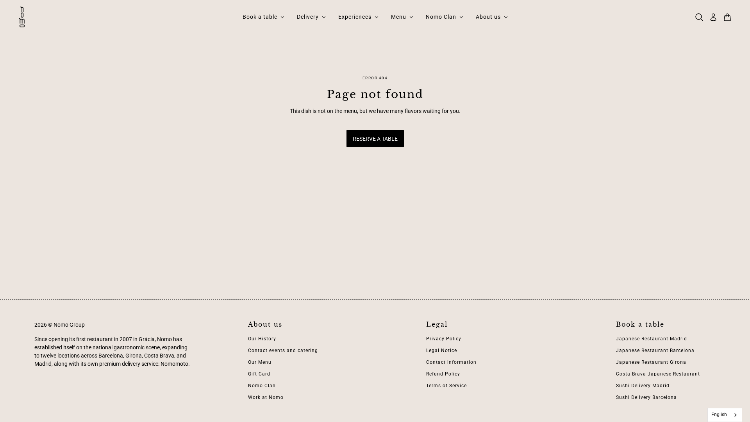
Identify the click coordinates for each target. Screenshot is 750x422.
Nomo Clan (262, 385)
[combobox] (725, 415)
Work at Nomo (266, 397)
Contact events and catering (283, 350)
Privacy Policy (443, 339)
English (719, 414)
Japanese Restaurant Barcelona (655, 350)
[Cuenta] (713, 17)
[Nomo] (22, 17)
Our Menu (259, 362)
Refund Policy (443, 374)
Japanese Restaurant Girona (651, 362)
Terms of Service (446, 385)
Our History (262, 339)
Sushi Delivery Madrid (643, 385)
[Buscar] (699, 17)
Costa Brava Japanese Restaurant (658, 374)
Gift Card (259, 374)
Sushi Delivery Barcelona (646, 397)
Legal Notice (441, 350)
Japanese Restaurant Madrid (651, 339)
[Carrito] (727, 17)
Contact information (451, 362)
